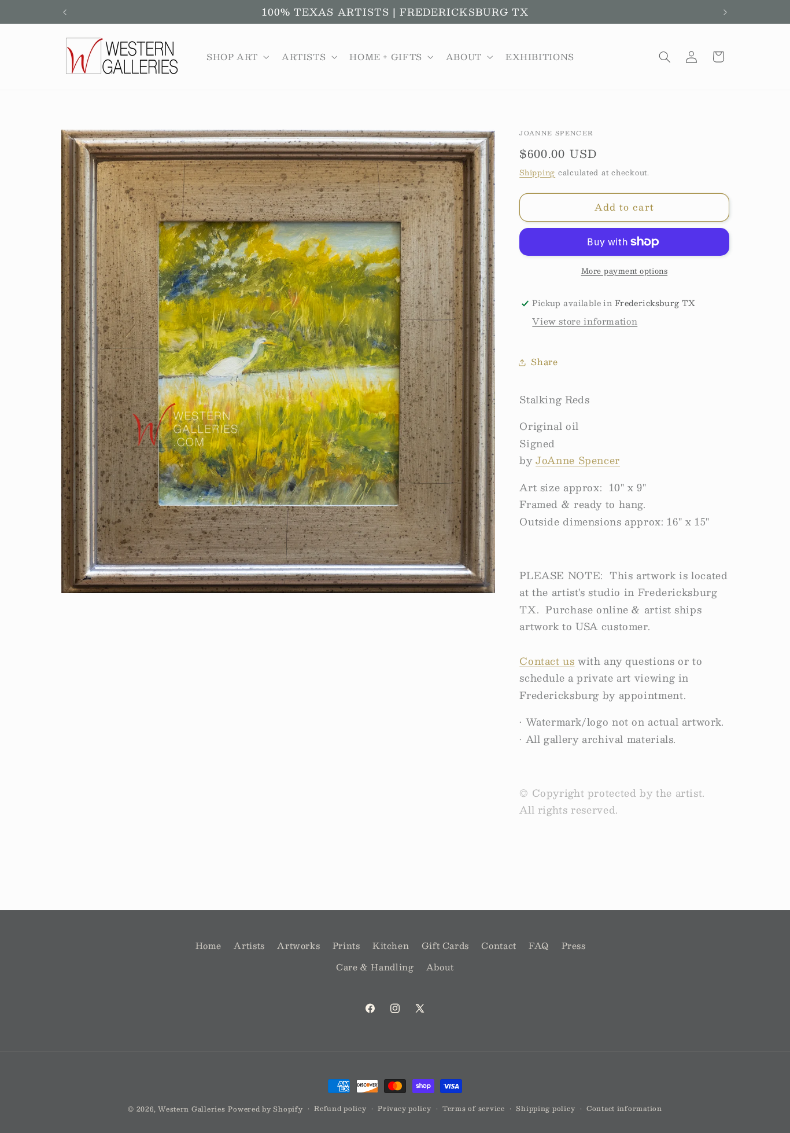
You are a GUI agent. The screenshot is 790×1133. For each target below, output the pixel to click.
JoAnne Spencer (578, 460)
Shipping (537, 172)
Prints (346, 945)
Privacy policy (404, 1108)
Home (208, 945)
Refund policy (340, 1108)
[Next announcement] (725, 12)
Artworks (298, 945)
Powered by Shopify (265, 1108)
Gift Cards (445, 945)
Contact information (624, 1108)
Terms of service (473, 1108)
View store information (584, 321)
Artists (249, 945)
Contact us (546, 661)
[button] (236, 56)
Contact (498, 945)
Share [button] (544, 362)
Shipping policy (545, 1108)
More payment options (624, 271)
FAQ (539, 945)
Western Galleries (192, 1108)
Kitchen (390, 945)
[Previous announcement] (64, 12)
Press (574, 945)
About (440, 967)
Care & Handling (375, 967)
